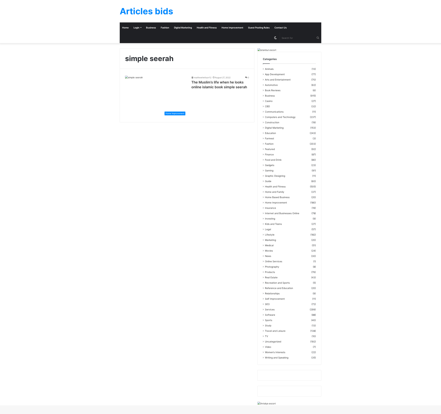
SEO (267, 304)
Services (270, 309)
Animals (269, 69)
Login (136, 27)
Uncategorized (273, 341)
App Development (275, 74)
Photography (272, 266)
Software (270, 314)
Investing (270, 218)
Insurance (270, 208)
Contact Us (280, 27)
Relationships (272, 293)
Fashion (165, 27)
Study (268, 325)
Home (125, 27)
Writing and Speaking (276, 357)
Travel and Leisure (275, 331)
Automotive (271, 85)
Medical (269, 245)
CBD (267, 106)
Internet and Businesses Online (282, 213)
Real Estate (271, 277)
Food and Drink (273, 159)
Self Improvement (275, 298)
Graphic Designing (275, 175)
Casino (269, 101)
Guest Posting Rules (259, 27)
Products (270, 272)
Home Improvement (232, 27)
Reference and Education (279, 288)
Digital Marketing (183, 27)
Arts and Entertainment (278, 79)
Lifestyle (269, 234)
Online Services (273, 261)
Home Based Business (277, 197)
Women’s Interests (275, 352)
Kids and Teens (273, 224)
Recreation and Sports (277, 282)
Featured (270, 149)
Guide (268, 181)
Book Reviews (272, 90)
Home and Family (274, 192)
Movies (269, 250)
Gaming (269, 170)
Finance (269, 154)
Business (151, 27)
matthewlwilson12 (202, 77)
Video (268, 347)
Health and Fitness (207, 27)
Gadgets (269, 165)
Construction (272, 122)
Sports (268, 320)
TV (266, 336)
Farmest (269, 138)
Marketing (270, 240)
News (268, 256)
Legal (268, 229)
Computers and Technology (280, 117)
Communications (274, 111)
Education (270, 133)
